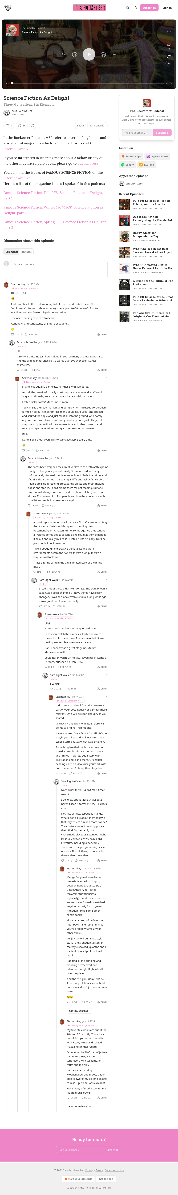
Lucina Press (88, 163)
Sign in (167, 7)
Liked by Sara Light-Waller (27, 288)
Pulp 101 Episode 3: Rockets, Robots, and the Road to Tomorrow (152, 202)
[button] (63, 54)
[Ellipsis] (106, 284)
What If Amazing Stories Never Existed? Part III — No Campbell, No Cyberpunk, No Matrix (152, 266)
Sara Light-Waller (22, 111)
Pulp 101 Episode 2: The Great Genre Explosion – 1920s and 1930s (153, 298)
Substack (72, 1187)
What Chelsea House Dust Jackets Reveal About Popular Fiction (154, 250)
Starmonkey (18, 284)
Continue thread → (80, 1010)
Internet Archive (16, 149)
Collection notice (114, 1170)
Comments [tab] (12, 251)
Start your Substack (80, 1179)
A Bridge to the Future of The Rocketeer (153, 282)
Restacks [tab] (26, 251)
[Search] (127, 7)
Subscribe (149, 7)
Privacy (89, 1170)
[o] (124, 204)
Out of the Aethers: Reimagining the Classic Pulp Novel (153, 218)
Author (21, 346)
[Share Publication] (135, 7)
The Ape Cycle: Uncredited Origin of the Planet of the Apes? (151, 314)
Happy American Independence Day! (146, 234)
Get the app (106, 1179)
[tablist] (18, 251)
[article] (147, 204)
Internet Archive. (17, 178)
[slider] (88, 83)
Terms (99, 1170)
